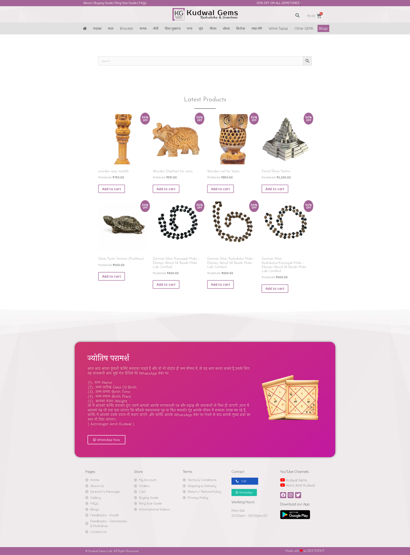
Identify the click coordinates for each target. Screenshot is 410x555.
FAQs (142, 3)
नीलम (212, 28)
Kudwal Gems (296, 480)
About (87, 3)
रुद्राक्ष (97, 28)
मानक (143, 28)
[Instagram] (291, 495)
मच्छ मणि (257, 28)
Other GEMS (303, 28)
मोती (155, 28)
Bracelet (126, 28)
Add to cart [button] (111, 189)
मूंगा (201, 28)
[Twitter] (298, 495)
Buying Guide (103, 3)
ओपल (226, 28)
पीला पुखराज (172, 28)
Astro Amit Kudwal (300, 485)
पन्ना (189, 28)
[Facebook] (283, 495)
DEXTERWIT (316, 551)
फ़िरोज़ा (240, 28)
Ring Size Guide (126, 3)
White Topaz (278, 28)
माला (111, 28)
